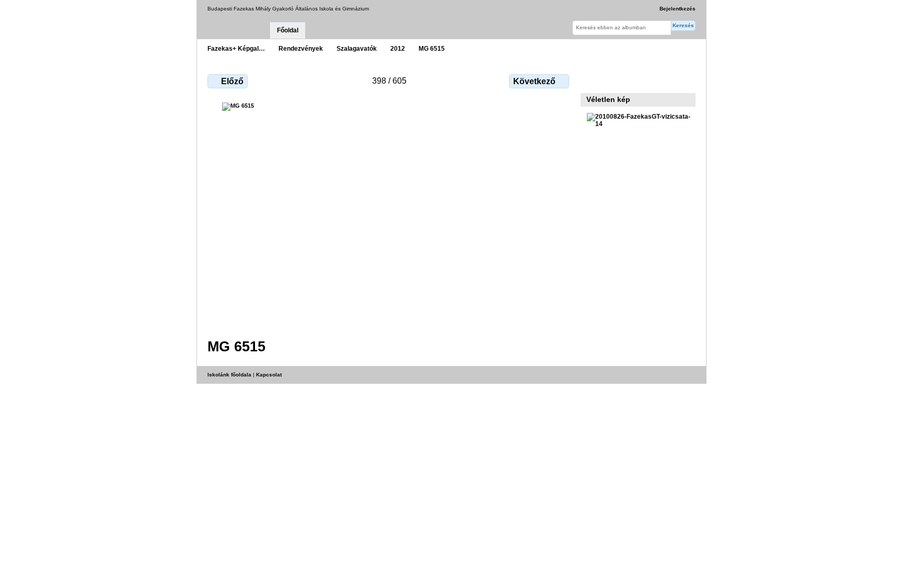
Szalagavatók (357, 48)
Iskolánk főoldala (229, 374)
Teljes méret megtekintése (592, 80)
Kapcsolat (269, 374)
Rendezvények (301, 48)
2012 (397, 48)
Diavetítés (615, 80)
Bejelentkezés (677, 9)
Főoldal (287, 30)
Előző (232, 81)
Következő (534, 81)
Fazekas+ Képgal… (236, 48)
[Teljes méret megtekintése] (389, 214)
